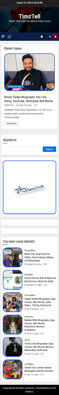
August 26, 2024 (34, 264)
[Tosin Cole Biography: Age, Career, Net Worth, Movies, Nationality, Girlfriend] (12, 347)
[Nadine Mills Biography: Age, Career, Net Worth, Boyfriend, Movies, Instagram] (12, 324)
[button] (9, 36)
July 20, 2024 (33, 309)
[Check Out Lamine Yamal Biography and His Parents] (12, 369)
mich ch (10, 105)
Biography (28, 275)
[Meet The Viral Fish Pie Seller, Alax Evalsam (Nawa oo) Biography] (12, 257)
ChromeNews (43, 388)
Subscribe (55, 36)
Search (9, 140)
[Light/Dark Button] (43, 36)
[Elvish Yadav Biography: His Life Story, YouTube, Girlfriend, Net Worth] (29, 72)
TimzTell (29, 16)
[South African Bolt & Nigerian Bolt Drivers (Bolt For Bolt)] (12, 279)
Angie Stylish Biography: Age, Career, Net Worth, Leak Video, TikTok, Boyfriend (40, 302)
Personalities (30, 250)
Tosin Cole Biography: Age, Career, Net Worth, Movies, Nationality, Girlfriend (39, 346)
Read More (12, 124)
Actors (27, 340)
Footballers (29, 364)
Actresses (28, 317)
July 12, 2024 (33, 334)
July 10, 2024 (33, 375)
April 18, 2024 (24, 105)
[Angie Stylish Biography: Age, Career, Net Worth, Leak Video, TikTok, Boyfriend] (12, 302)
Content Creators (15, 87)
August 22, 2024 (34, 285)
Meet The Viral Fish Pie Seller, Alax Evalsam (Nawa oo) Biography (38, 257)
